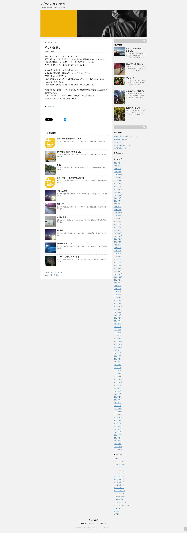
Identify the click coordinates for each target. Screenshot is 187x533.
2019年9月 (117, 315)
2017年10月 (118, 382)
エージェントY (119, 494)
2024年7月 (117, 183)
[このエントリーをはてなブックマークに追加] (65, 119)
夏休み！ (60, 165)
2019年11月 (118, 309)
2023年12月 (118, 189)
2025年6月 (117, 177)
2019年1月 (117, 338)
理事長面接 (55, 275)
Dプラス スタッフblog (52, 3)
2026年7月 (117, 166)
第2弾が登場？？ (63, 217)
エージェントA (119, 464)
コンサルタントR (120, 502)
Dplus (116, 458)
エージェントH (119, 473)
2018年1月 (117, 373)
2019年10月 (118, 312)
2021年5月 (117, 256)
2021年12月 (118, 236)
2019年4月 (117, 330)
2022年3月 (117, 227)
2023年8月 (117, 198)
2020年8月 (117, 283)
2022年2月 (117, 230)
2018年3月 (117, 368)
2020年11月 (118, 274)
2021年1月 (117, 268)
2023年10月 (118, 195)
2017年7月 (117, 391)
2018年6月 (117, 359)
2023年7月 (117, 201)
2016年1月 (117, 444)
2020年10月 (118, 277)
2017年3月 (117, 403)
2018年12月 (118, 341)
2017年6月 (117, 394)
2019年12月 (118, 306)
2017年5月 (117, 397)
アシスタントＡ (119, 461)
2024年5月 (117, 186)
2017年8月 (117, 388)
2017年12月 (118, 376)
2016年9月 (117, 420)
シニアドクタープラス (121, 505)
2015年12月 (118, 447)
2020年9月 (117, 280)
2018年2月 (117, 371)
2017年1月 (117, 409)
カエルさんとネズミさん (135, 91)
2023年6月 (117, 204)
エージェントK (119, 479)
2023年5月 (117, 207)
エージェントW (119, 491)
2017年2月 (117, 406)
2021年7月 (117, 251)
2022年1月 (117, 233)
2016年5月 (117, 432)
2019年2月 (117, 335)
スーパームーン (56, 272)
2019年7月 (117, 321)
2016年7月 (117, 426)
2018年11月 (118, 344)
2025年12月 (118, 175)
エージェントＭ (119, 496)
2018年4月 (117, 365)
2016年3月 (117, 438)
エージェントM (119, 482)
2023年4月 (117, 210)
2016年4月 (117, 435)
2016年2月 (117, 441)
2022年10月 (118, 213)
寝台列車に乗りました (134, 64)
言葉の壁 (60, 204)
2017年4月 (117, 400)
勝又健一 (117, 511)
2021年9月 (117, 245)
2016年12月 (118, 412)
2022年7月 (117, 218)
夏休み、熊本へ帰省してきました (125, 136)
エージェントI (119, 476)
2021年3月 (117, 262)
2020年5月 (117, 292)
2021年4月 (117, 259)
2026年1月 (117, 172)
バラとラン (130, 78)
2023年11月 (118, 192)
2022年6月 (117, 221)
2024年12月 (118, 180)
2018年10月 (118, 347)
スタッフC (117, 508)
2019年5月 (117, 327)
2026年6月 (117, 169)
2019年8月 (117, 318)
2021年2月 (117, 265)
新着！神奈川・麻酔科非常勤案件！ (70, 178)
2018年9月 (117, 350)
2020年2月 (117, 300)
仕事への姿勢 (62, 191)
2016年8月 (117, 423)
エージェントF (119, 467)
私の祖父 (60, 230)
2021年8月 (117, 248)
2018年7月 (117, 356)
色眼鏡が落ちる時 (133, 108)
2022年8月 (117, 215)
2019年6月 (117, 324)
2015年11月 (118, 450)
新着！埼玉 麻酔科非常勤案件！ (69, 139)
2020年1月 (117, 303)
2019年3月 (117, 333)
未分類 (116, 514)
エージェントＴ (53, 106)
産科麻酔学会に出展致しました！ (70, 152)
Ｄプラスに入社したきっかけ (68, 257)
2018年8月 (117, 353)
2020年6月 (117, 289)
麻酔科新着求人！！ (64, 243)
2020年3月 (117, 297)
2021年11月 (118, 239)
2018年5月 (117, 362)
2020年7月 (117, 286)
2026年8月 (117, 163)
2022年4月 (117, 224)
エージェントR (119, 485)
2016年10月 (118, 417)
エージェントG (119, 470)
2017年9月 (117, 385)
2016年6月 (117, 429)
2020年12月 (118, 271)
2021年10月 (118, 242)
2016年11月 (118, 414)
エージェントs (119, 488)
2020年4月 (117, 294)
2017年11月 (118, 379)
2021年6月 (117, 254)
